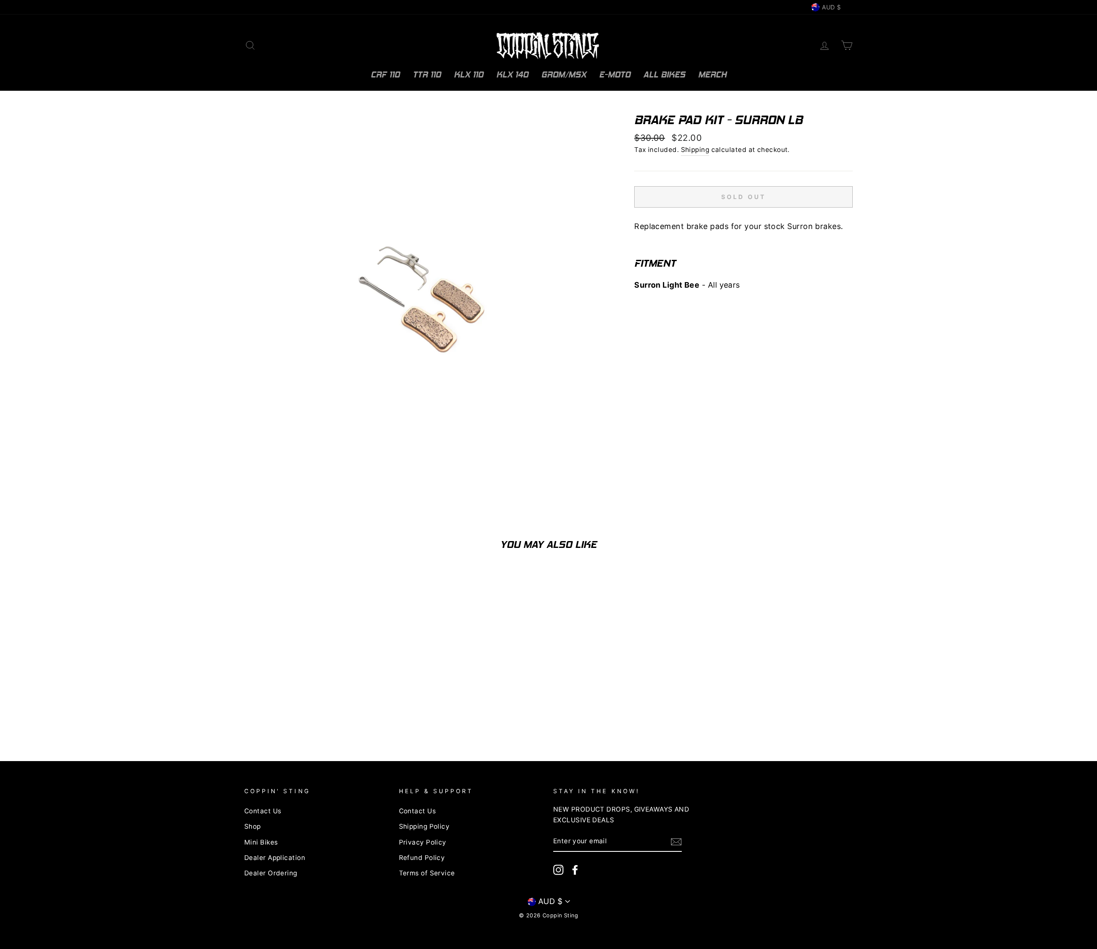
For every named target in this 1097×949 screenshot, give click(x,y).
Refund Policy (422, 858)
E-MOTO (614, 74)
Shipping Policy (424, 826)
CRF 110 (385, 74)
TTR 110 (427, 74)
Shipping (695, 150)
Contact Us (263, 811)
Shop (252, 826)
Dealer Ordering (270, 873)
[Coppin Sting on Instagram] (558, 870)
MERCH (712, 74)
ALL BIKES (664, 74)
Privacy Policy (423, 842)
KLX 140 (512, 74)
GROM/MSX (563, 74)
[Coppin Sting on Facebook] (575, 870)
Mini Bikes (261, 842)
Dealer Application (274, 858)
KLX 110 (468, 74)
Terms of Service (427, 873)
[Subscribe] (676, 842)
